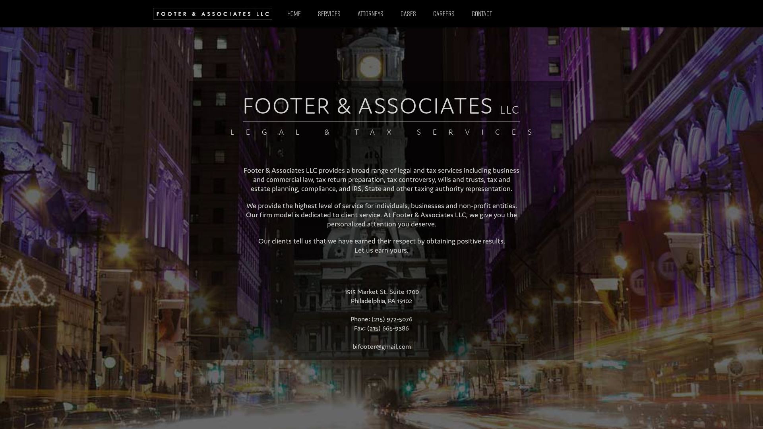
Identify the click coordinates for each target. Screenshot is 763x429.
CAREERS (444, 14)
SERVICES (329, 14)
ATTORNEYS (370, 14)
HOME (294, 14)
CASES (408, 14)
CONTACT (482, 14)
